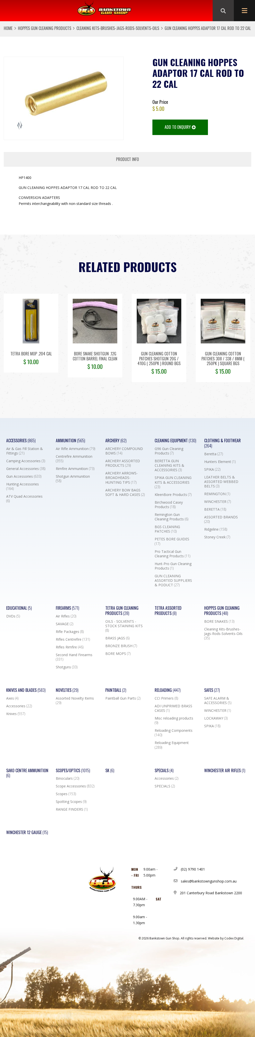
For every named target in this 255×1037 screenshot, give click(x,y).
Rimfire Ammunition (75, 468)
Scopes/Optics (73, 770)
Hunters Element (220, 461)
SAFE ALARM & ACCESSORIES (217, 700)
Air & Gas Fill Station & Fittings (24, 450)
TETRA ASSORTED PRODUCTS (168, 610)
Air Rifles (66, 616)
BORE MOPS (117, 653)
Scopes (66, 794)
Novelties (67, 690)
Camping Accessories (25, 461)
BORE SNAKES (219, 621)
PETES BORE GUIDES (172, 541)
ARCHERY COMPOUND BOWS (124, 450)
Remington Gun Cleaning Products (171, 516)
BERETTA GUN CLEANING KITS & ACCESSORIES (169, 465)
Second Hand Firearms (74, 657)
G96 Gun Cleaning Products (169, 450)
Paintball (115, 690)
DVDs (13, 616)
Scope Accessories (75, 786)
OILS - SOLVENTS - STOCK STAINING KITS (124, 626)
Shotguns (66, 667)
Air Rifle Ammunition (75, 448)
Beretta (213, 454)
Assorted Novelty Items (75, 700)
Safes (212, 690)
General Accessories (25, 468)
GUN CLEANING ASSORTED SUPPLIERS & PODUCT (173, 580)
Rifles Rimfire (69, 647)
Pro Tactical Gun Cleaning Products (172, 553)
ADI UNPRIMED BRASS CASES (173, 708)
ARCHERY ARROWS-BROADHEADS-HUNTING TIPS (121, 477)
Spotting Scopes (71, 801)
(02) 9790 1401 (192, 869)
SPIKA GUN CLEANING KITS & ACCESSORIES (173, 482)
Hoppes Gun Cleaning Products (44, 28)
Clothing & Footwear (222, 443)
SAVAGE (64, 624)
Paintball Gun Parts (122, 698)
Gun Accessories (23, 476)
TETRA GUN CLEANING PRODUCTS (121, 610)
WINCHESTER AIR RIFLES (224, 770)
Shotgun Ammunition (73, 478)
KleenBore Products (173, 494)
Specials (164, 770)
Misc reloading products (174, 720)
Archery (116, 440)
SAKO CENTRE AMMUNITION (27, 773)
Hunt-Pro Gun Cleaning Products (173, 566)
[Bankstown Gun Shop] (104, 11)
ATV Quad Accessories (24, 498)
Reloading (168, 690)
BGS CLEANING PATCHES (167, 529)
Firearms (67, 608)
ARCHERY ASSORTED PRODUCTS (122, 463)
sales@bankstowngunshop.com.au (208, 881)
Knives (15, 714)
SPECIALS (165, 786)
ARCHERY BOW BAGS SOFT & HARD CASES (125, 492)
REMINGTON (217, 494)
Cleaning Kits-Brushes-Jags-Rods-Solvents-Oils (117, 28)
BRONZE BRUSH (121, 646)
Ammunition (70, 440)
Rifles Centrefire (73, 639)
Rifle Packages (70, 631)
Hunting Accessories (22, 486)
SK (109, 770)
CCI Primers (166, 698)
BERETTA (215, 509)
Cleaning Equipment (175, 440)
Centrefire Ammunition (74, 458)
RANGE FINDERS (72, 809)
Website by (226, 938)
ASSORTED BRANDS (221, 519)
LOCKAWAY (216, 718)
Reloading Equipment (172, 745)
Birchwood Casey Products (169, 504)
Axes (12, 698)
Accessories (21, 440)
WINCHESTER (217, 501)
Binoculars (67, 778)
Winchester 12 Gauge (27, 832)
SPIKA (212, 469)
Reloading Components (173, 732)
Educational (19, 608)
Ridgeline (215, 529)
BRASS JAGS (117, 638)
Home (8, 28)
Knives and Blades (26, 690)
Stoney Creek (217, 537)
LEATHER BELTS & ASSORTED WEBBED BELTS (221, 481)
